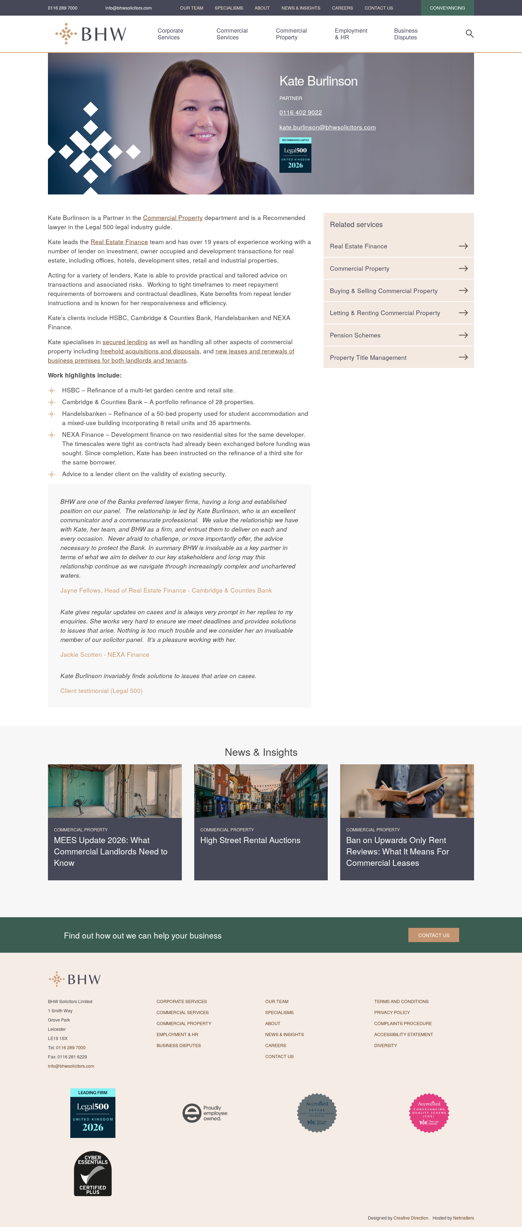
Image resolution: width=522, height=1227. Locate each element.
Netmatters (463, 1218)
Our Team (191, 8)
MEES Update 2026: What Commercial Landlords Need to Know (111, 851)
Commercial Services (232, 34)
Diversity (385, 1045)
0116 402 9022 (300, 112)
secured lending (125, 341)
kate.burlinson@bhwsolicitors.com (327, 126)
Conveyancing (447, 8)
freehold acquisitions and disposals (150, 350)
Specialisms (229, 8)
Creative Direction (410, 1218)
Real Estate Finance (119, 241)
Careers (342, 8)
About (262, 8)
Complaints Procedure (403, 1023)
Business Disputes (406, 34)
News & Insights (301, 8)
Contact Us (379, 8)
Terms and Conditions (401, 1001)
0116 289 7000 (62, 8)
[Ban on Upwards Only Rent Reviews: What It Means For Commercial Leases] (407, 791)
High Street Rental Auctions (250, 840)
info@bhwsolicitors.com (128, 8)
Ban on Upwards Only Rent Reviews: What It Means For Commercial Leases (397, 851)
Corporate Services (170, 34)
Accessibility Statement (403, 1034)
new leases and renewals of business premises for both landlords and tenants (171, 355)
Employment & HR (351, 34)
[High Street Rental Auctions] (261, 791)
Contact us (434, 935)
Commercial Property (291, 34)
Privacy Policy (392, 1012)
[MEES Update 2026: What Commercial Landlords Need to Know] (115, 791)
